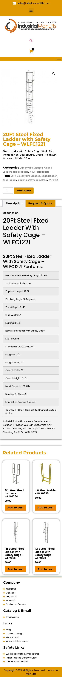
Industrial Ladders (39, 171)
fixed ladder (9, 179)
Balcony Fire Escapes (31, 167)
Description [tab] (14, 203)
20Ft (13, 175)
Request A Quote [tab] (40, 203)
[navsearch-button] (31, 41)
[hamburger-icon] (58, 59)
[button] (31, 10)
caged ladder (49, 175)
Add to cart (23, 190)
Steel (44, 179)
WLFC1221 (54, 179)
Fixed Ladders (20, 171)
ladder (21, 179)
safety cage (33, 179)
